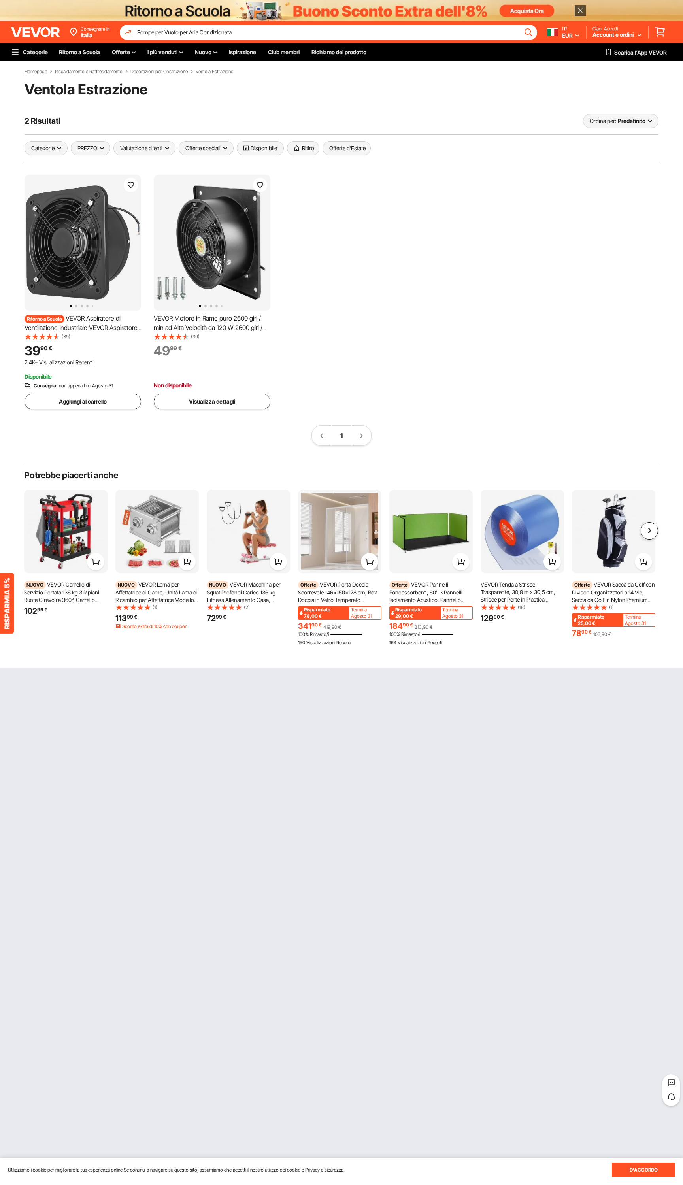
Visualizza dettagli (212, 401)
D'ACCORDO (644, 1170)
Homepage (36, 71)
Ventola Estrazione (214, 71)
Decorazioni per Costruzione (159, 71)
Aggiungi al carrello (83, 401)
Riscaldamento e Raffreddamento (89, 71)
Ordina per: (603, 120)
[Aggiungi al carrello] (95, 561)
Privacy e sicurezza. (325, 1170)
